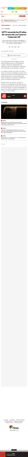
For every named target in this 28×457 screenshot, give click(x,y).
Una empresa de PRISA (14, 427)
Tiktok (8, 393)
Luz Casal (3, 144)
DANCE (16, 8)
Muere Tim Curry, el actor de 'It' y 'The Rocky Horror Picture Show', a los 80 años (13, 138)
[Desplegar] (14, 450)
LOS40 (3, 8)
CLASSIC (10, 8)
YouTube (11, 393)
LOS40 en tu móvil (9, 422)
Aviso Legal (6, 419)
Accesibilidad (12, 419)
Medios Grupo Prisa (14, 430)
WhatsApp (15, 47)
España (2, 16)
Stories (22, 393)
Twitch (19, 393)
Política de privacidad (20, 419)
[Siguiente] (26, 25)
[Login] (26, 12)
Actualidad (7, 28)
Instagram (6, 393)
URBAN (22, 8)
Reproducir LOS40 (25, 96)
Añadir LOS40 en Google (15, 55)
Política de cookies (8, 421)
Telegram (18, 47)
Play (26, 454)
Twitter (12, 47)
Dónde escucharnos (18, 422)
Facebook (9, 47)
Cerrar (25, 20)
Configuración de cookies (18, 421)
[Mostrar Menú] (2, 12)
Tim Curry (14, 25)
